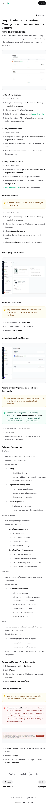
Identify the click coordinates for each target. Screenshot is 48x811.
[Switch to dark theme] (34, 3)
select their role (38, 114)
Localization (7, 786)
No (36, 774)
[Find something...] (30, 3)
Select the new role (12, 188)
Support (18, 802)
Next (41, 782)
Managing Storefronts (13, 252)
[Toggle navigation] (3, 3)
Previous (8, 782)
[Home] (8, 3)
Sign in (42, 3)
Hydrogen (42, 786)
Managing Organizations (14, 31)
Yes (31, 774)
